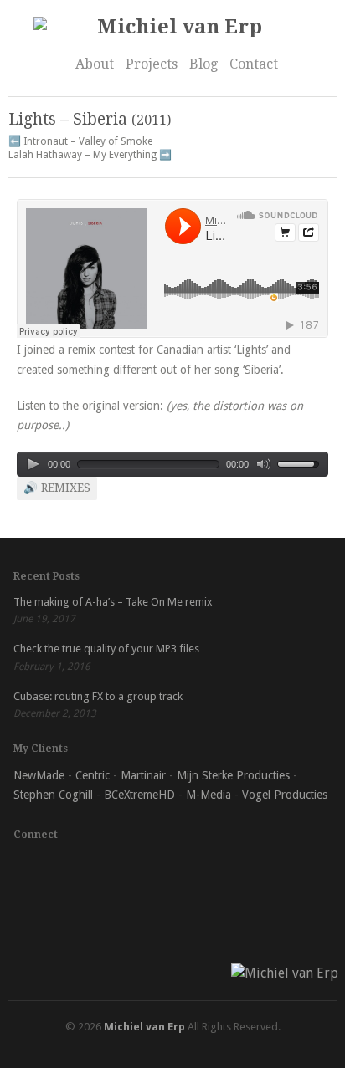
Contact (253, 64)
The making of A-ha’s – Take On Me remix (113, 601)
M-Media (208, 794)
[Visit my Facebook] (66, 869)
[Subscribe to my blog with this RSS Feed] (184, 869)
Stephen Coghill (53, 794)
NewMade (38, 775)
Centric (92, 775)
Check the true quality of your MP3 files (106, 648)
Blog (203, 64)
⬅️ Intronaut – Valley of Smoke (80, 141)
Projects (152, 64)
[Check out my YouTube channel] (144, 869)
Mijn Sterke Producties (233, 775)
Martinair (143, 775)
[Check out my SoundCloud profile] (26, 869)
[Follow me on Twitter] (105, 869)
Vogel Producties (284, 794)
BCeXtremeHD (139, 794)
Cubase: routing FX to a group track (98, 696)
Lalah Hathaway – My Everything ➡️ (90, 155)
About (94, 64)
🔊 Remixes (56, 487)
